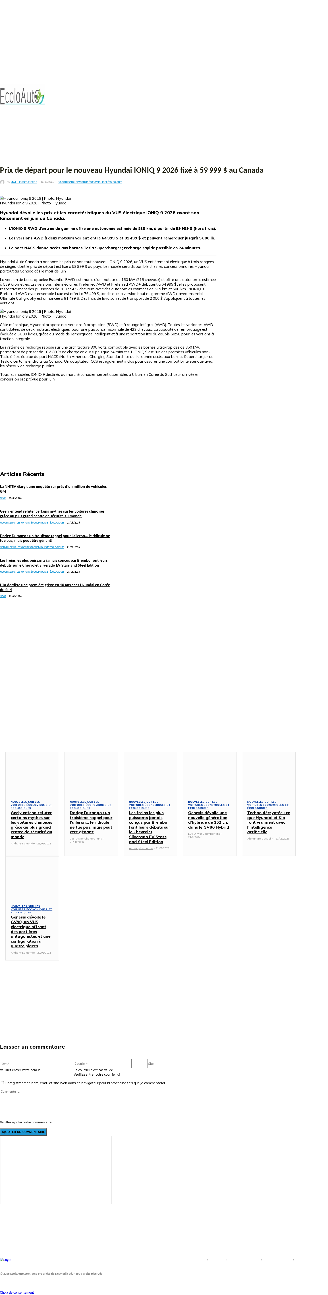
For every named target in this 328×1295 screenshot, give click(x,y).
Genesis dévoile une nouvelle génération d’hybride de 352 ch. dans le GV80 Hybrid (208, 820)
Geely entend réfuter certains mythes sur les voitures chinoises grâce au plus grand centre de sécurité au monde (31, 824)
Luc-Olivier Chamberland (86, 838)
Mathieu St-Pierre (24, 182)
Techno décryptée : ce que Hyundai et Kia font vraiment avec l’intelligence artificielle (268, 822)
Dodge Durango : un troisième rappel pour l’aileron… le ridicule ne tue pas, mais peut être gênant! (91, 822)
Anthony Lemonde (23, 843)
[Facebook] (4, 1281)
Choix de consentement (17, 1293)
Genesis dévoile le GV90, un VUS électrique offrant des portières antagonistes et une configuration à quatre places (30, 932)
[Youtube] (14, 1281)
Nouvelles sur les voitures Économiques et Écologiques (90, 182)
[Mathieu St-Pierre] (3, 182)
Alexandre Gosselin (260, 838)
